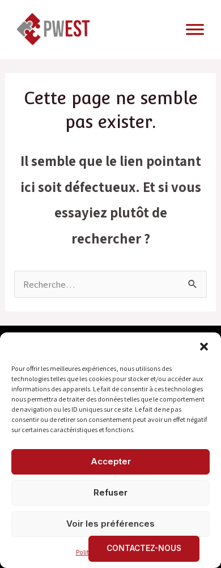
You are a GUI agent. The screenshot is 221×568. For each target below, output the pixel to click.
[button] (204, 346)
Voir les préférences (110, 523)
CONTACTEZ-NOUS (144, 548)
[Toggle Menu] (195, 29)
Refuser (111, 492)
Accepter (111, 461)
